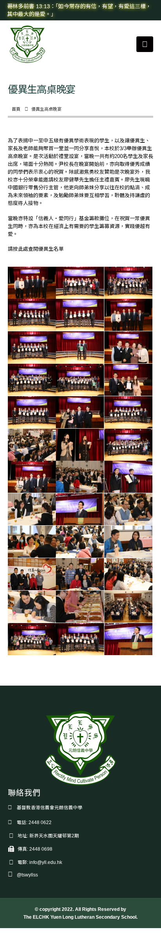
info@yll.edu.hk (45, 862)
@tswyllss (27, 874)
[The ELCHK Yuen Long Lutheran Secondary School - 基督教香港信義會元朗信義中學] (27, 44)
